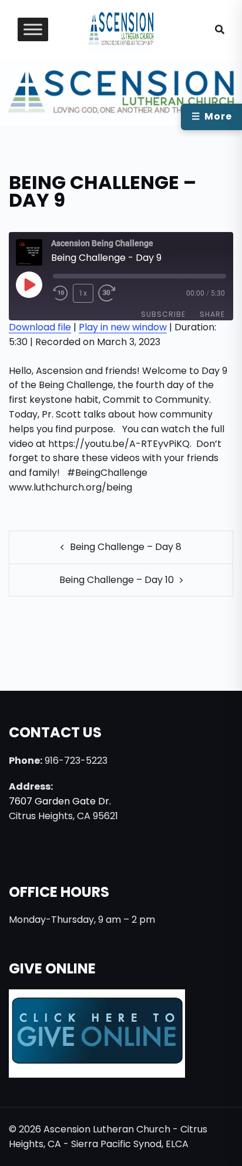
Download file (40, 327)
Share (212, 314)
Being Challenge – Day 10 (116, 580)
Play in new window (123, 327)
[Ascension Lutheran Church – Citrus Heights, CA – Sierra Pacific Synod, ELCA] (120, 28)
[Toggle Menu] (32, 29)
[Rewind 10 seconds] (60, 293)
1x (83, 293)
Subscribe (163, 314)
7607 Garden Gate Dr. (60, 801)
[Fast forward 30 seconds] (113, 293)
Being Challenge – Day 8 (126, 547)
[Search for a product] (219, 29)
